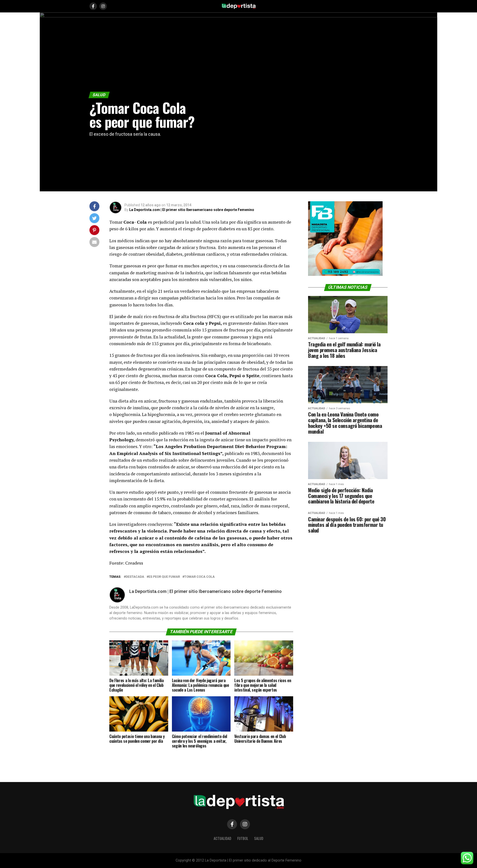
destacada (135, 577)
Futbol (242, 838)
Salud (258, 838)
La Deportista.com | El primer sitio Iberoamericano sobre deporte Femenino (191, 210)
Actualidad (222, 838)
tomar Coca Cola (199, 577)
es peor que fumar (164, 577)
